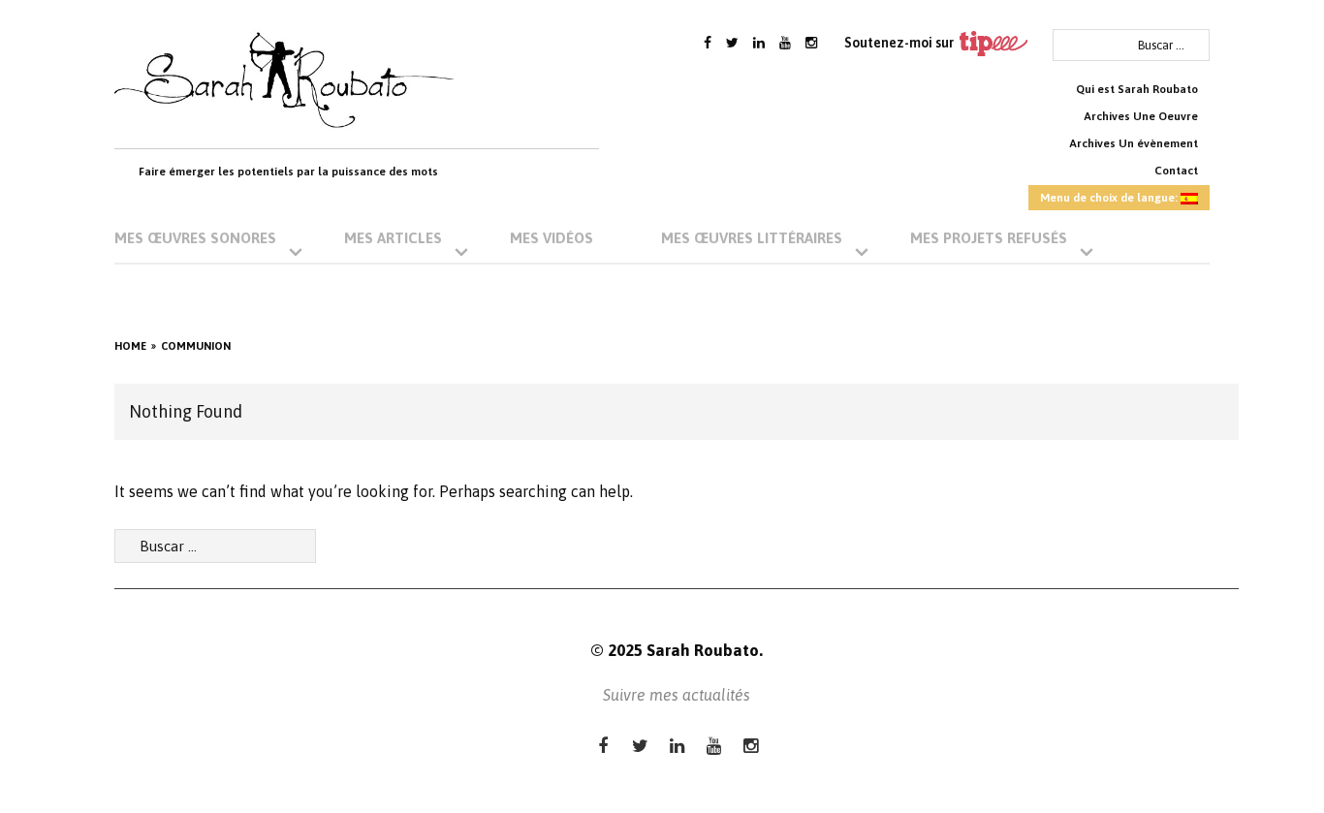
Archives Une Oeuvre (1141, 116)
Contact (1176, 170)
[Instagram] (811, 42)
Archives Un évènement (1133, 143)
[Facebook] (707, 42)
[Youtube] (785, 42)
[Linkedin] (759, 42)
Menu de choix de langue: (1110, 197)
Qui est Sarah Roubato (1137, 89)
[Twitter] (732, 42)
